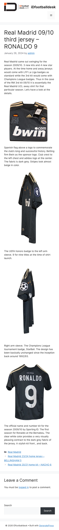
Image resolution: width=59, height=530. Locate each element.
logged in (24, 487)
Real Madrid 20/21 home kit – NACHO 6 (29, 464)
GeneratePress (46, 525)
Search (8, 505)
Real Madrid (14, 452)
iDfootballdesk (43, 7)
